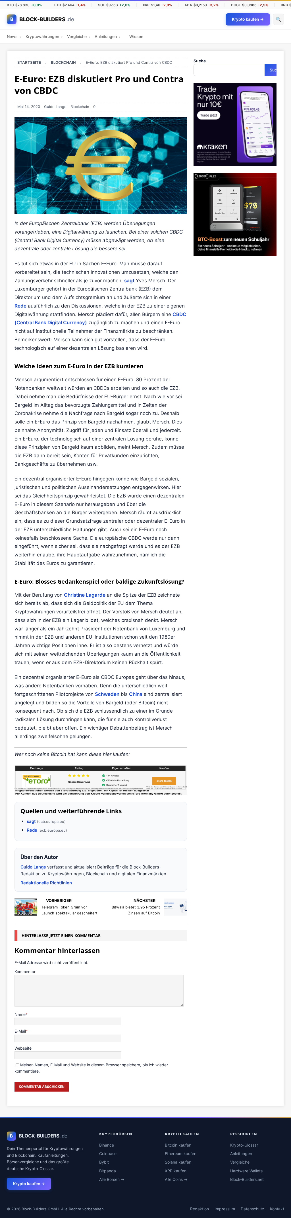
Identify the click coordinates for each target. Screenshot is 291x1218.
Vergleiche (78, 36)
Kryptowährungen (44, 36)
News (14, 36)
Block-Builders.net (247, 1179)
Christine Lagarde (84, 595)
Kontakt (277, 1208)
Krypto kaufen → (29, 1183)
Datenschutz (252, 1208)
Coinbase (108, 1153)
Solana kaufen (178, 1162)
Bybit (104, 1162)
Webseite (23, 1048)
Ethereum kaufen (180, 1153)
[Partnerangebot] (100, 780)
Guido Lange (55, 106)
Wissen (136, 36)
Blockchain (79, 106)
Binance (106, 1145)
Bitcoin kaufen (178, 1145)
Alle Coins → (176, 1179)
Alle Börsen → (111, 1179)
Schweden (107, 694)
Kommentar (25, 971)
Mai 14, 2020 (28, 106)
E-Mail (20, 1031)
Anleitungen (107, 36)
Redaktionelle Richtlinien (46, 883)
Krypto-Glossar (244, 1145)
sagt (129, 280)
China (135, 694)
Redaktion (199, 1208)
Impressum (225, 1208)
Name (20, 1014)
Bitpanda (107, 1170)
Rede (20, 306)
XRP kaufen (175, 1170)
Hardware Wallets (246, 1170)
